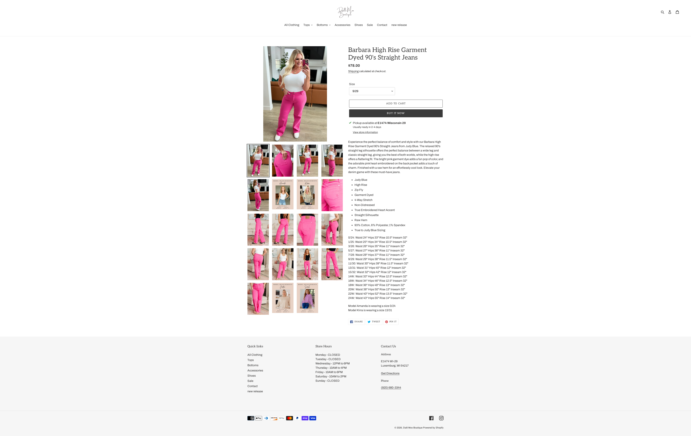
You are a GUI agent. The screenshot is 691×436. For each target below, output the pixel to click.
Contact (252, 386)
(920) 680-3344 (391, 387)
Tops (250, 360)
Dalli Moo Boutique (413, 427)
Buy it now (396, 113)
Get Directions (390, 373)
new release (255, 391)
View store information (365, 132)
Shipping (353, 71)
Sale (250, 380)
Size (352, 84)
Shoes (251, 375)
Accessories (255, 370)
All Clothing (254, 354)
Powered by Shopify (433, 427)
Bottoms (252, 365)
